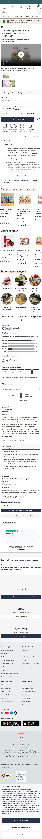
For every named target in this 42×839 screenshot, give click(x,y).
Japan (27, 744)
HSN (2, 764)
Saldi (4, 16)
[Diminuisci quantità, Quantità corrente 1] (2, 100)
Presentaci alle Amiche (8, 663)
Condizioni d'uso (27, 688)
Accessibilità (26, 698)
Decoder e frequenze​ (28, 667)
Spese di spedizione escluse (20, 39)
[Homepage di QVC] (2, 27)
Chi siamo (4, 685)
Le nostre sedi (5, 698)
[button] (4, 7)
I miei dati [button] (10, 597)
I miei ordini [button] (31, 597)
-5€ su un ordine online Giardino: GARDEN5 (20, 2)
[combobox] (19, 12)
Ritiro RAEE (26, 660)
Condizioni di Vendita (29, 691)
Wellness (34, 16)
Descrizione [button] (8, 141)
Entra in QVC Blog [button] (21, 636)
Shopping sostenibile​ (7, 660)
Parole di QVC (5, 653)
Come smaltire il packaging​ (30, 663)
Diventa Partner (6, 688)
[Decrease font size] (40, 136)
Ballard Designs (9, 764)
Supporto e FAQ (27, 650)
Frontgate (17, 764)
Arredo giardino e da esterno (10, 673)
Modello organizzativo (8, 701)
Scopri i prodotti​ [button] (21, 616)
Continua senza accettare (21, 828)
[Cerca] (38, 12)
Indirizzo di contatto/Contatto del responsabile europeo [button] (20, 181)
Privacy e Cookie (27, 685)
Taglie (3, 657)
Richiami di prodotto (28, 657)
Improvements (5, 767)
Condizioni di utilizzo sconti (31, 695)
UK (17, 744)
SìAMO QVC (5, 667)
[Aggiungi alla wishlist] (38, 119)
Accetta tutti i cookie (21, 820)
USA (14, 744)
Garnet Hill (25, 764)
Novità (10, 16)
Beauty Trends (5, 670)
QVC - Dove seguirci (7, 650)
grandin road (32, 764)
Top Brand (18, 16)
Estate (27, 16)
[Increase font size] (37, 136)
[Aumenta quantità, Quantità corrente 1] (9, 100)
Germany (22, 744)
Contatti (24, 653)
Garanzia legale (27, 705)
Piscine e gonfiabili (7, 677)
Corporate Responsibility (9, 695)
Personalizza (21, 835)
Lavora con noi (5, 691)
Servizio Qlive (26, 701)
